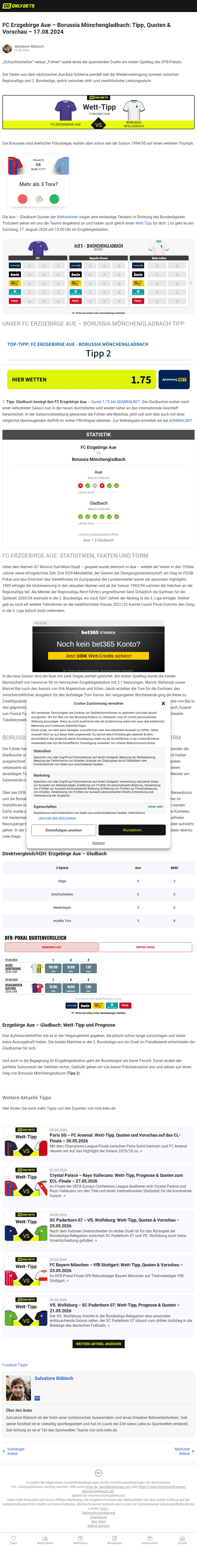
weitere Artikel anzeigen (98, 1344)
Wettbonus (80, 1543)
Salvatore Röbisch (54, 1378)
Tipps (13, 1543)
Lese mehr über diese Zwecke (57, 818)
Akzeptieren (132, 830)
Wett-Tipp (143, 223)
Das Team (98, 1521)
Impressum (98, 1517)
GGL (104, 1508)
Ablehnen (98, 843)
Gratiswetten (150, 1543)
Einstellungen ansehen (64, 830)
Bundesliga (114, 1543)
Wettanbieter (67, 217)
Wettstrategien (98, 1526)
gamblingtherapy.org (114, 1487)
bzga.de (92, 1487)
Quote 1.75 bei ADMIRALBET (115, 401)
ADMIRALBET (180, 420)
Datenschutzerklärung (98, 1513)
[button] (163, 703)
